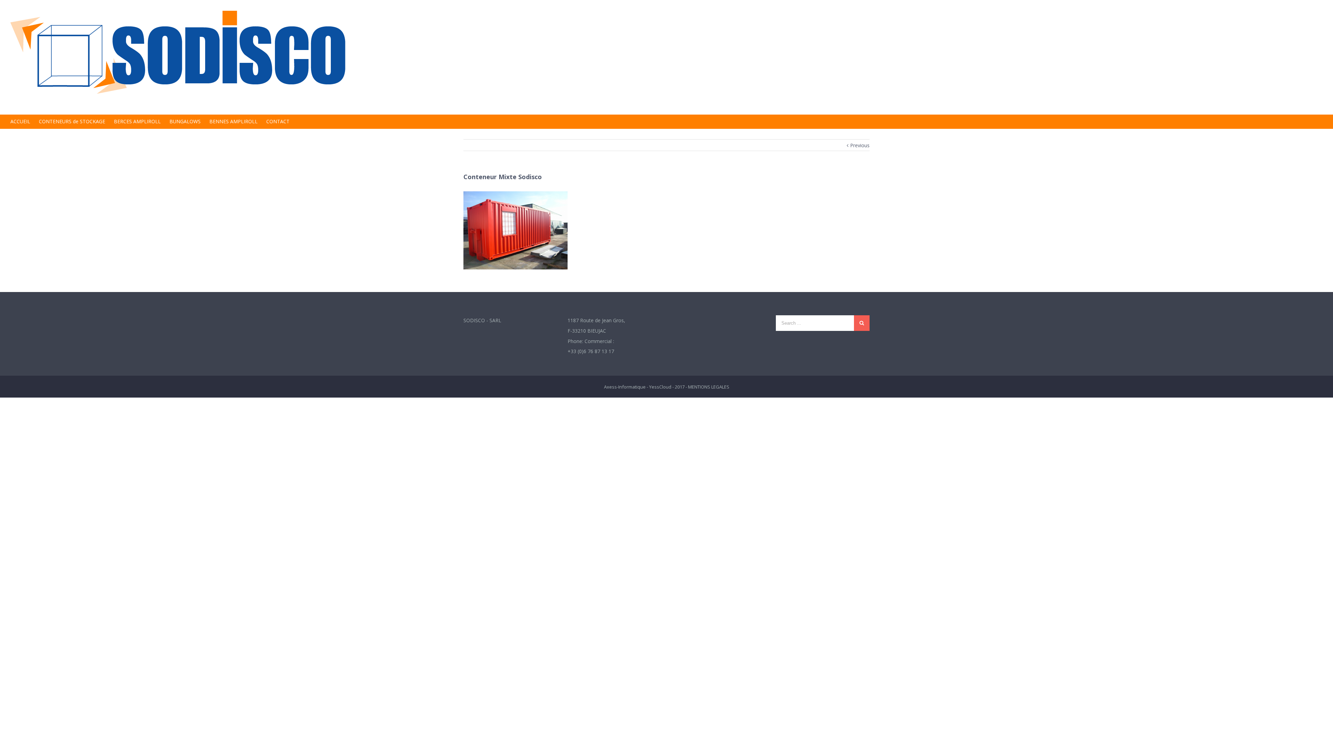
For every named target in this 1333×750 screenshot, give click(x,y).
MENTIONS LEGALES (708, 387)
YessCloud (660, 387)
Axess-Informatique (625, 387)
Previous (860, 145)
